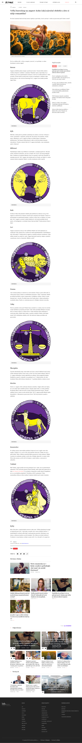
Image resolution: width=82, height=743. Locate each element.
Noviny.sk (44, 706)
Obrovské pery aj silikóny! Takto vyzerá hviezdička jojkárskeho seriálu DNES (60, 91)
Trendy (19, 2)
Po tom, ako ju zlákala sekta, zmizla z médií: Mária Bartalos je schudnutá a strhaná (61, 84)
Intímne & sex (56, 2)
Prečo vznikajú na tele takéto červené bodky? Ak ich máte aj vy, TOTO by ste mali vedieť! (61, 77)
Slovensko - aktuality (47, 721)
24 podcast (44, 719)
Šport (23, 717)
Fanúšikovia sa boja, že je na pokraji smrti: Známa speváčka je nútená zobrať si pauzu (61, 71)
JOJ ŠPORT (24, 710)
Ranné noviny (45, 715)
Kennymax (48, 740)
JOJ (22, 706)
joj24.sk (43, 708)
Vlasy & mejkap (30, 2)
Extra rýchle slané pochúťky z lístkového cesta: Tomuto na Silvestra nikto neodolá (60, 111)
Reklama (63, 706)
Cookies (63, 714)
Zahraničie (44, 723)
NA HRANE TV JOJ (45, 717)
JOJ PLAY (23, 708)
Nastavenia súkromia (66, 716)
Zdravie (67, 2)
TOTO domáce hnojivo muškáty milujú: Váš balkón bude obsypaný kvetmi (61, 97)
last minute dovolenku (18, 471)
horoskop (15, 548)
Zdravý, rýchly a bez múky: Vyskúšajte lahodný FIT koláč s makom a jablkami (60, 104)
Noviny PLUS (44, 710)
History (23, 727)
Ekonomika (44, 729)
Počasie (23, 729)
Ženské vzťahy (44, 2)
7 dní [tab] (59, 66)
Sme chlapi (24, 723)
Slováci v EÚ (44, 731)
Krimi (43, 725)
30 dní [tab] (64, 66)
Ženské (23, 719)
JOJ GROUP (24, 715)
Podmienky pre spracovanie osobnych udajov (70, 711)
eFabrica (58, 740)
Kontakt (63, 708)
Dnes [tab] (54, 66)
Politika (43, 727)
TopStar (23, 721)
